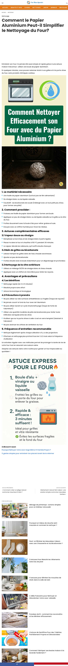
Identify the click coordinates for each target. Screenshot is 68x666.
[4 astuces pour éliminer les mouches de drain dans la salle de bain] (15, 583)
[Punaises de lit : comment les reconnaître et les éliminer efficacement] (15, 620)
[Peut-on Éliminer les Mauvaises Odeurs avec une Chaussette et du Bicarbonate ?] (15, 547)
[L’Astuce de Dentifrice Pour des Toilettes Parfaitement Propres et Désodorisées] (15, 638)
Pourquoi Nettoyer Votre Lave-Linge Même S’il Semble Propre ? (26, 450)
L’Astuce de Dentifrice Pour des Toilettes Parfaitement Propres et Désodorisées (45, 633)
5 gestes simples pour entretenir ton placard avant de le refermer (28, 453)
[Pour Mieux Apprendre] (34, 3)
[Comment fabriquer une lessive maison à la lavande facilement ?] (15, 656)
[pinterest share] (51, 663)
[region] (34, 47)
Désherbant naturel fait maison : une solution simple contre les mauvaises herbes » (53, 492)
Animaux (54, 7)
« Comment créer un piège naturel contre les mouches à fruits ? (14, 491)
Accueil (5, 7)
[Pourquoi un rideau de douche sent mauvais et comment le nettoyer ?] (15, 529)
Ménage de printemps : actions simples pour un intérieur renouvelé (45, 506)
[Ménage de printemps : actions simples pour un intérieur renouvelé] (15, 510)
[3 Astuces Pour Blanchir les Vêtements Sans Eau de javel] (15, 565)
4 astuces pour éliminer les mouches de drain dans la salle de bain (45, 579)
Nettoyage (36, 7)
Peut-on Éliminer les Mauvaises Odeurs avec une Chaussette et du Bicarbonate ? (46, 542)
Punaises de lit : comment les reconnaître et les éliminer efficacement (45, 615)
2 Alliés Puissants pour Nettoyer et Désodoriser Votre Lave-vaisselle (43, 597)
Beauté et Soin (16, 7)
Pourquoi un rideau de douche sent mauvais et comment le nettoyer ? (43, 524)
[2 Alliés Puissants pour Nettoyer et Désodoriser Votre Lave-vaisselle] (15, 601)
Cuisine (27, 7)
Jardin (45, 7)
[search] (67, 3)
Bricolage (63, 7)
